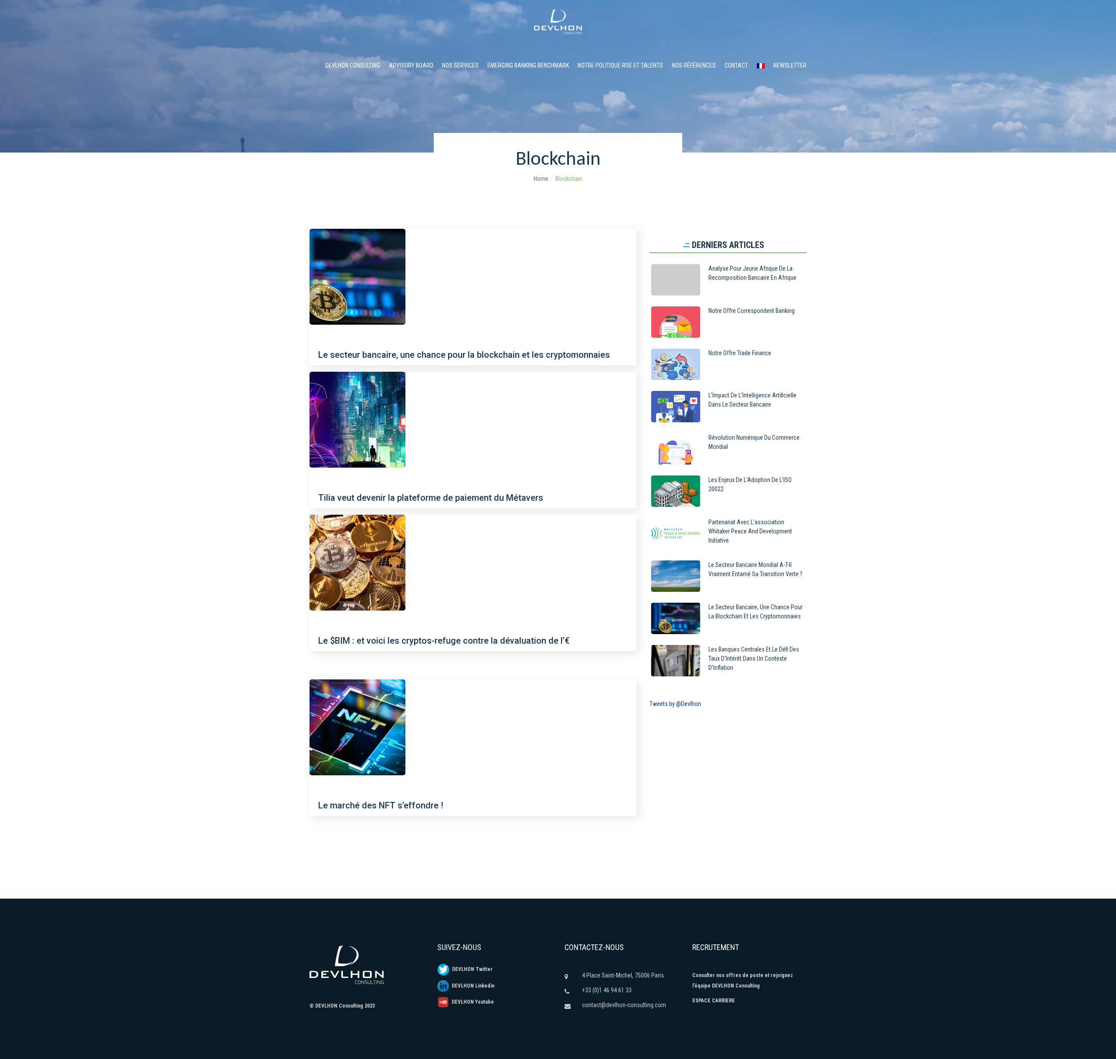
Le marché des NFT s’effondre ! (380, 805)
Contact (736, 65)
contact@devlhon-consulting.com (624, 1004)
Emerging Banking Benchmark (528, 65)
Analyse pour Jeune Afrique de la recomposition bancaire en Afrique (752, 273)
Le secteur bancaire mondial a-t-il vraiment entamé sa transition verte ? (755, 569)
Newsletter (789, 65)
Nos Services (460, 65)
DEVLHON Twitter (471, 969)
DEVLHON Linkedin (471, 986)
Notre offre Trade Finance (739, 353)
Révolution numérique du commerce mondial (754, 442)
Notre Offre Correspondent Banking (751, 310)
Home (541, 178)
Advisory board (411, 65)
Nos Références (694, 65)
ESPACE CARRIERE (713, 1001)
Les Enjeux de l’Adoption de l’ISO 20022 (750, 484)
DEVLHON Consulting (352, 65)
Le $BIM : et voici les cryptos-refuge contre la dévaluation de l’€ (444, 640)
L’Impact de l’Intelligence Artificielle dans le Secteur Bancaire (752, 400)
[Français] (761, 65)
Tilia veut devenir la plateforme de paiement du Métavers (430, 497)
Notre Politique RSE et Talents (620, 65)
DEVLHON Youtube (471, 1002)
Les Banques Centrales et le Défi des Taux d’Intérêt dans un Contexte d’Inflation (753, 658)
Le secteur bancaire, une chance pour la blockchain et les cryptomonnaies (464, 355)
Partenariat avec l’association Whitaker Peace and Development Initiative (750, 531)
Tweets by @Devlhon (675, 703)
